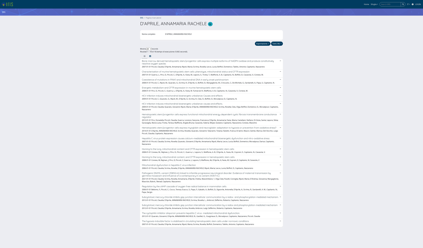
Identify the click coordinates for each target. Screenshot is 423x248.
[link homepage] (8, 4)
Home (366, 4)
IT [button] (408, 4)
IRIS (141, 18)
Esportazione (262, 43)
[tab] (144, 56)
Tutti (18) (276, 43)
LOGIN (418, 4)
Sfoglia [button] (374, 4)
